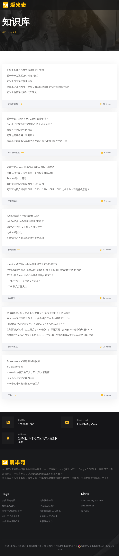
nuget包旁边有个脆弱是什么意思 (23, 215)
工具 (10, 395)
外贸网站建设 (46, 521)
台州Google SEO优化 (50, 511)
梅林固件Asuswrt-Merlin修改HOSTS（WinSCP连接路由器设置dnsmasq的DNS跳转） (51, 335)
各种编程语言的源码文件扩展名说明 (25, 238)
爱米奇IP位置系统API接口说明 (22, 75)
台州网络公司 (46, 500)
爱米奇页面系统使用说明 (19, 81)
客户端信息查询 (15, 367)
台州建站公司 (8, 505)
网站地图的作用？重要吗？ (21, 135)
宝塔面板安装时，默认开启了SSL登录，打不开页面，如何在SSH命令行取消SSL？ (50, 329)
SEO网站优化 (14, 153)
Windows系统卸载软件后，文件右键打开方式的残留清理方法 (38, 318)
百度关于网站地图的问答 (19, 130)
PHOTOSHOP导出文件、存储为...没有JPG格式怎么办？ (36, 324)
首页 (4, 32)
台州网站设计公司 (11, 521)
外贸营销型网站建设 (12, 511)
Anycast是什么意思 (17, 178)
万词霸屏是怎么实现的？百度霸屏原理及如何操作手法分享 (37, 141)
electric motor (87, 505)
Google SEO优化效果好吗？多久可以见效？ (29, 124)
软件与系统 (13, 347)
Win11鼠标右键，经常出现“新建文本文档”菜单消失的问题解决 (38, 313)
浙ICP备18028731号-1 (66, 546)
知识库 (13, 32)
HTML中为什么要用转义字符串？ (24, 281)
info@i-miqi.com (87, 424)
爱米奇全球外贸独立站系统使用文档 (25, 70)
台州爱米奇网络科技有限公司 (32, 546)
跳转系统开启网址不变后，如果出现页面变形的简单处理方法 (38, 87)
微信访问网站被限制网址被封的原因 (25, 184)
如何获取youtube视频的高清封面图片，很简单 (30, 167)
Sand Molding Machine (92, 500)
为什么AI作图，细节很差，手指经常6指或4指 (30, 172)
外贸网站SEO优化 (48, 516)
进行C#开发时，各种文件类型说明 (24, 227)
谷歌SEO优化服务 (11, 516)
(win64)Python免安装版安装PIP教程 (25, 221)
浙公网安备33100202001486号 (95, 546)
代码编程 (12, 250)
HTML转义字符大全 (17, 286)
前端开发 (12, 298)
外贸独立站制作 (47, 505)
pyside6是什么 (14, 232)
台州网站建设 (8, 500)
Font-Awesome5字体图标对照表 (23, 361)
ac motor (85, 511)
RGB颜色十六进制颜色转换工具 (23, 383)
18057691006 (26, 424)
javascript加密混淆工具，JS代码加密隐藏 (28, 372)
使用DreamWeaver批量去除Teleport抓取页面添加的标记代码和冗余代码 (44, 270)
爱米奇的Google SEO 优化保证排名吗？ (27, 118)
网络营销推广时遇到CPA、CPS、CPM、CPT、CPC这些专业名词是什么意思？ (48, 189)
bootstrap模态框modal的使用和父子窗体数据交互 (32, 264)
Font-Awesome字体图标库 (20, 378)
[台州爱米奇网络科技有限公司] (15, 4)
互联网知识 (13, 201)
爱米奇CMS (13, 104)
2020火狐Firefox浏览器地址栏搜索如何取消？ (30, 275)
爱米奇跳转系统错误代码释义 (22, 92)
